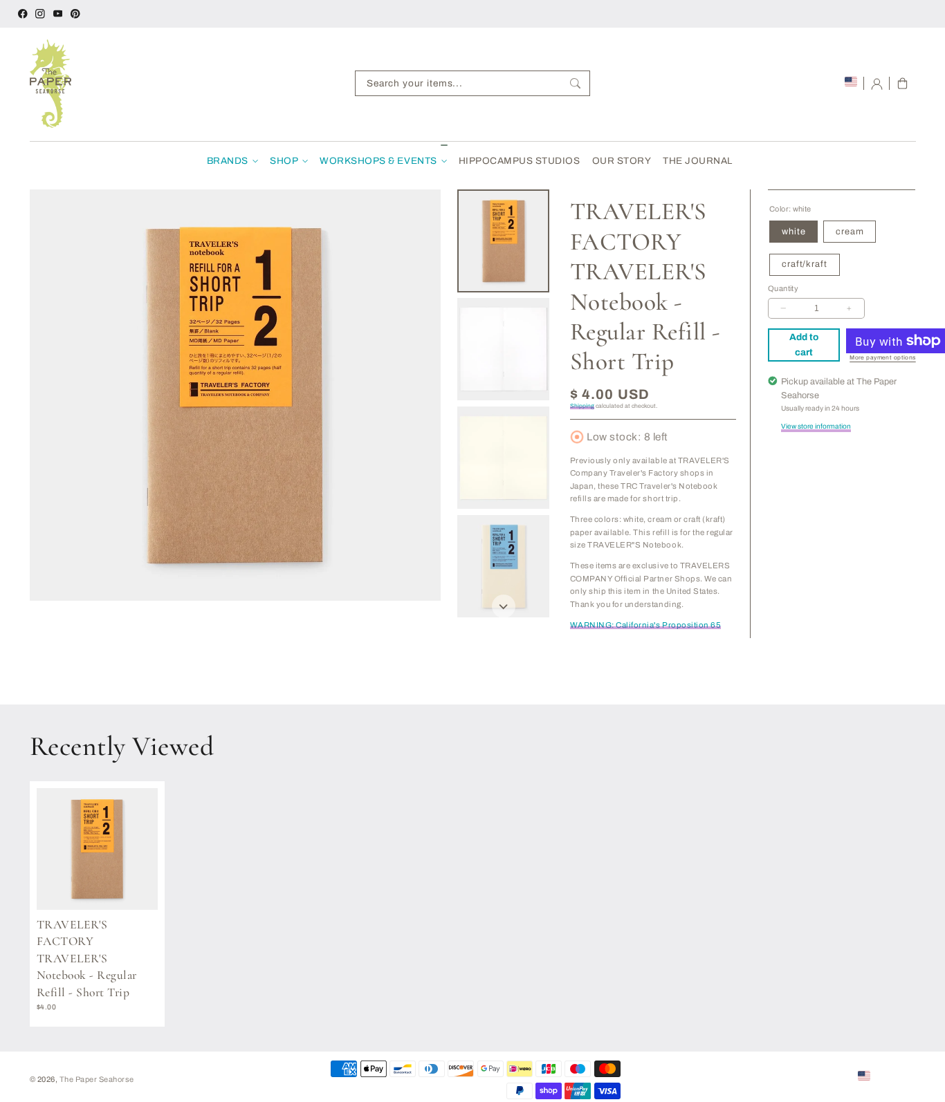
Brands (227, 161)
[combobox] (472, 83)
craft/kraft (804, 264)
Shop (284, 161)
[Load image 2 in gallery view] (503, 349)
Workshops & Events (378, 161)
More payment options (883, 358)
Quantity (783, 288)
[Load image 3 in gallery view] (503, 458)
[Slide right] (503, 606)
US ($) (885, 1075)
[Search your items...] (575, 84)
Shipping (582, 406)
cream (849, 231)
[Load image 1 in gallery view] (503, 240)
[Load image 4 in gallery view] (503, 566)
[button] (902, 83)
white (793, 231)
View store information (816, 426)
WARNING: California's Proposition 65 (645, 625)
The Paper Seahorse (96, 1079)
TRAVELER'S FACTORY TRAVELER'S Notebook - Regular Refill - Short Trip (87, 958)
